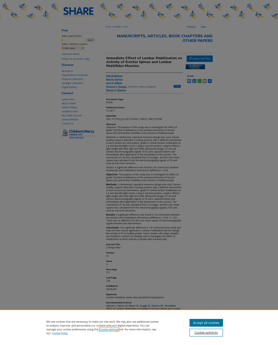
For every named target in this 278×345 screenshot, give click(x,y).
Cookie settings (109, 329)
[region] (139, 327)
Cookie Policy (60, 333)
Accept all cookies (206, 323)
